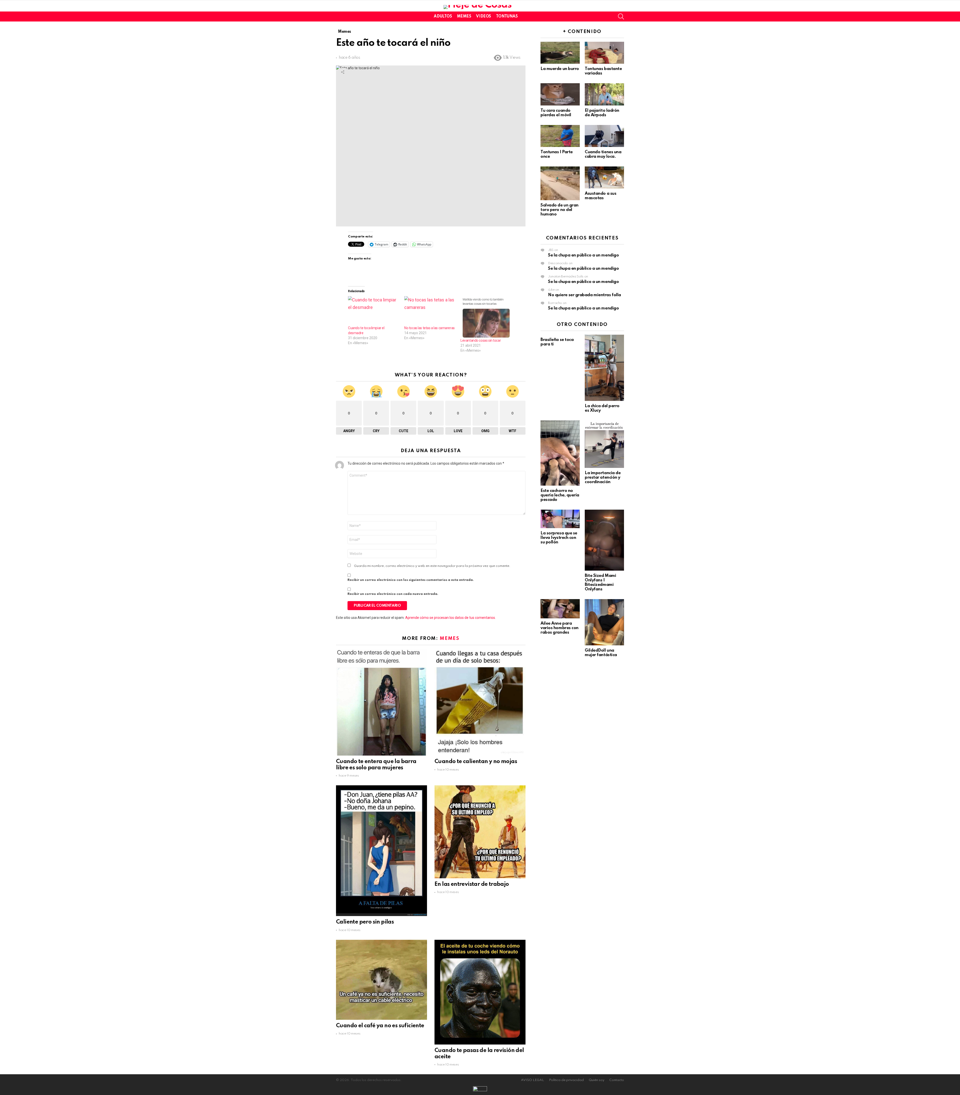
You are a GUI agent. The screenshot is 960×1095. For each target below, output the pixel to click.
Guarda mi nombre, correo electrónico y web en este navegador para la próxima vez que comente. (432, 566)
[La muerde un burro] (560, 53)
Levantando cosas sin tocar (480, 340)
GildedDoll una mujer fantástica (601, 652)
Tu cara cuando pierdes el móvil (555, 112)
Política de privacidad (566, 1080)
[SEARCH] (621, 16)
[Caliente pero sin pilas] (381, 850)
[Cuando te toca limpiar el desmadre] (373, 310)
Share (342, 72)
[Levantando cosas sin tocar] (486, 317)
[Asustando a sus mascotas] (604, 177)
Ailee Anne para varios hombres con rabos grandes (559, 628)
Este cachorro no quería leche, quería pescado (559, 495)
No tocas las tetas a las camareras (429, 328)
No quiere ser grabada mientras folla (584, 295)
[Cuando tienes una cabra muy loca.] (604, 136)
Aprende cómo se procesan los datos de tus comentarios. (450, 618)
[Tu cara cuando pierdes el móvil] (560, 94)
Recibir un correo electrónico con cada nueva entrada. (393, 594)
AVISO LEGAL (532, 1080)
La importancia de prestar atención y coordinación (602, 477)
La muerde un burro (559, 69)
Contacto (616, 1080)
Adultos (443, 16)
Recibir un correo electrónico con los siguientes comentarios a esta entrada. (411, 580)
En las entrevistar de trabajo (471, 884)
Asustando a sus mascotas (600, 195)
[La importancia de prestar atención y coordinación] (604, 444)
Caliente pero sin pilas (365, 922)
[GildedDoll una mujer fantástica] (604, 622)
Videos (483, 16)
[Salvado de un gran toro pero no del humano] (560, 183)
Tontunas (507, 16)
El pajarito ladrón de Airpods (602, 112)
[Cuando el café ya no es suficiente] (381, 980)
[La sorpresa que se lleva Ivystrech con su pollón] (560, 519)
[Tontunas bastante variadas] (604, 53)
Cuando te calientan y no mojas (475, 761)
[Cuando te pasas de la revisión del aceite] (480, 992)
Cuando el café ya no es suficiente (380, 1026)
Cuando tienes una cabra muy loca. (603, 154)
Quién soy (596, 1080)
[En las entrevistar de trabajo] (480, 831)
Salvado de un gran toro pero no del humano (559, 209)
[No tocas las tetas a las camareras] (430, 310)
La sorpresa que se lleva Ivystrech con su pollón (558, 537)
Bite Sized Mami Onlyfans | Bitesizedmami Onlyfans (600, 582)
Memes (464, 16)
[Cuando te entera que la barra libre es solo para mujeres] (381, 702)
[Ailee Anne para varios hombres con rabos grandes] (560, 608)
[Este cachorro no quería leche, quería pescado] (560, 453)
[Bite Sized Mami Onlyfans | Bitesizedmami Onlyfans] (604, 540)
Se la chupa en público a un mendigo (583, 255)
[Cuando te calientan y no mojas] (480, 702)
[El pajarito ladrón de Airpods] (604, 94)
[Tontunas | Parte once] (560, 136)
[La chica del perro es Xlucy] (604, 368)
